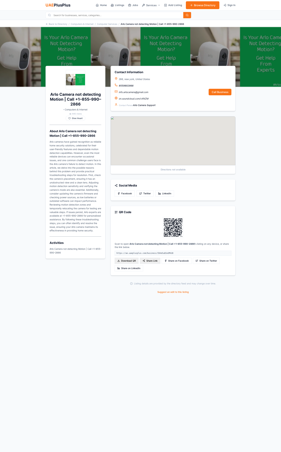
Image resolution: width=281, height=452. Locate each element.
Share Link (152, 260)
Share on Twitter (208, 260)
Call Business (220, 92)
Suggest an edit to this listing (173, 292)
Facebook (126, 193)
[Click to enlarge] (173, 227)
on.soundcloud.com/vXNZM (133, 98)
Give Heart (77, 118)
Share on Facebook (178, 260)
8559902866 (126, 85)
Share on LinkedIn (130, 268)
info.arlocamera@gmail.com (133, 92)
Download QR (128, 260)
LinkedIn (166, 193)
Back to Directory (58, 24)
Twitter (147, 193)
